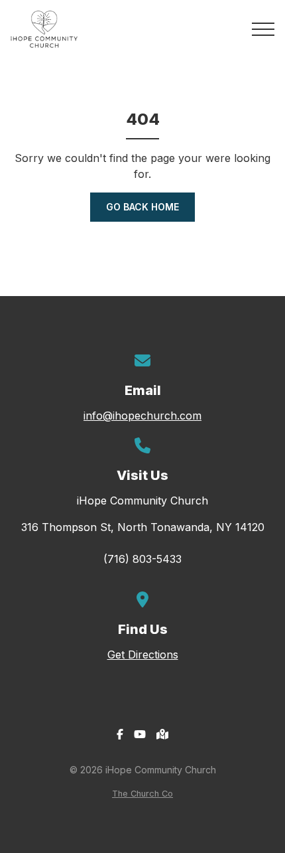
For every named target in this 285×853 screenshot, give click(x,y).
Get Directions (142, 654)
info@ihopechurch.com (142, 415)
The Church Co (142, 794)
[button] (263, 29)
